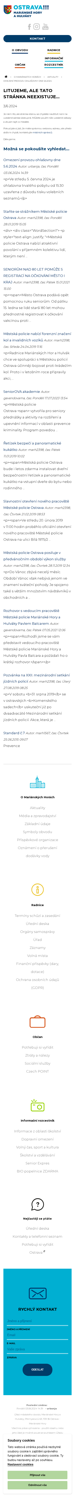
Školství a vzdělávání (37, 1155)
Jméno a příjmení (18, 1329)
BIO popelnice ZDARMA (37, 1171)
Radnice (37, 905)
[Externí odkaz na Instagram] (36, 26)
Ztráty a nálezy (37, 1055)
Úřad (37, 940)
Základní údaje (37, 824)
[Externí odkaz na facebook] (29, 27)
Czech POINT (37, 1071)
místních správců (42, 132)
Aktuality (52, 77)
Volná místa (37, 956)
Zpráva (12, 1357)
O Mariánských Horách (27, 77)
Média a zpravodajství (37, 816)
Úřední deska (37, 924)
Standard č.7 (14, 733)
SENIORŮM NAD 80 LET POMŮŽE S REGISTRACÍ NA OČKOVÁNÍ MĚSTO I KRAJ (34, 275)
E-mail (11, 1343)
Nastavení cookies (20, 1464)
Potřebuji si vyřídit (37, 1047)
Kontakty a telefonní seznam (37, 1236)
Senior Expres (37, 1163)
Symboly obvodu (37, 832)
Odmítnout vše (37, 1485)
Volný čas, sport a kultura (37, 1147)
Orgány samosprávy (37, 932)
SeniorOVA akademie (21, 392)
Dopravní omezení (37, 1139)
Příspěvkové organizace (37, 840)
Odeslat (37, 1369)
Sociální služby (37, 1063)
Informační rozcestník (37, 1120)
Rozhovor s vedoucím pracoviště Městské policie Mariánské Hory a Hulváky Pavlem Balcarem (31, 617)
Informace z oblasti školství (37, 1131)
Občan (38, 1037)
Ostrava (36, 1252)
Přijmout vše (37, 1475)
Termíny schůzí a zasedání (37, 916)
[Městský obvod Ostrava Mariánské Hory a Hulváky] (37, 10)
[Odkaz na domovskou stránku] (5, 77)
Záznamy (38, 948)
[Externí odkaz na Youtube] (45, 26)
